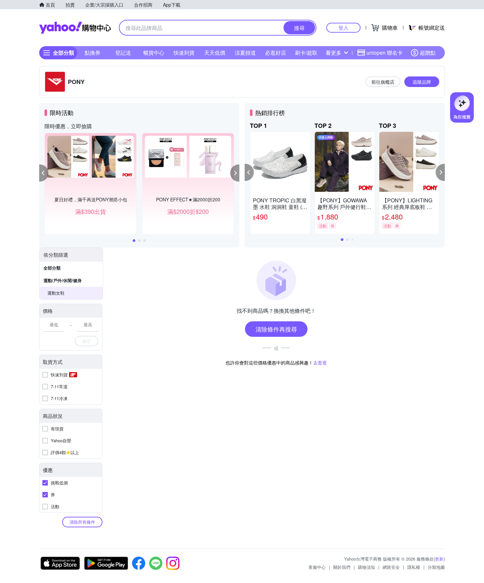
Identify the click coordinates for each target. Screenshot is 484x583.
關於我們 (341, 567)
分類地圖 (436, 567)
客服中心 (317, 567)
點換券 (92, 52)
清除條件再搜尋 (276, 329)
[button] (43, 173)
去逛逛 (320, 362)
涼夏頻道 (245, 52)
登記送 (123, 52)
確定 (86, 341)
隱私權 (413, 567)
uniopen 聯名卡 (384, 52)
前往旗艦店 (382, 81)
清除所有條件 (82, 522)
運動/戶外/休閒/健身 (62, 280)
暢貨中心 (153, 52)
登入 (343, 27)
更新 (439, 559)
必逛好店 (275, 52)
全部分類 (52, 268)
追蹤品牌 (422, 81)
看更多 (333, 52)
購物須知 (366, 567)
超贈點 (428, 52)
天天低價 (214, 52)
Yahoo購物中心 (75, 28)
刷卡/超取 (306, 52)
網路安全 (391, 567)
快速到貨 (184, 52)
